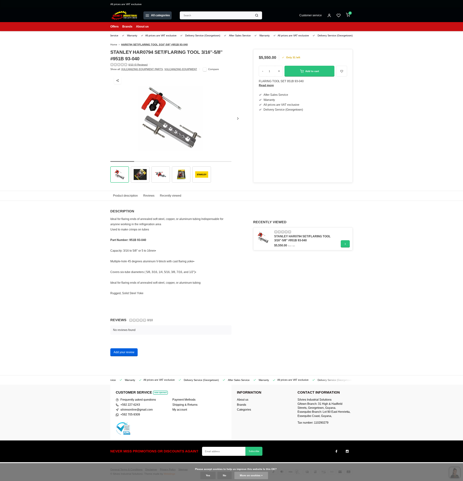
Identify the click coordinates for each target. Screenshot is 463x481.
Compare (213, 69)
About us (142, 26)
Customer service (310, 15)
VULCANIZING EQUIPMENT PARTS (142, 69)
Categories (244, 409)
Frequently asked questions (138, 399)
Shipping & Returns (184, 404)
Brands (127, 26)
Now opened (160, 392)
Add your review (124, 352)
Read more (266, 85)
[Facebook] (336, 451)
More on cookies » (251, 475)
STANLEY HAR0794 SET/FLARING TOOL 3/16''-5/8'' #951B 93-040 (302, 238)
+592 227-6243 (130, 404)
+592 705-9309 (130, 414)
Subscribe (254, 451)
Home (113, 44)
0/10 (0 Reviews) (138, 64)
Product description (125, 195)
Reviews (148, 195)
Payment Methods (184, 399)
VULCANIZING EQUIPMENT (180, 69)
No (224, 475)
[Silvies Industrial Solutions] (124, 15)
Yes (208, 475)
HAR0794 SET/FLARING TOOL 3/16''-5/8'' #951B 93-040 (154, 44)
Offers (114, 26)
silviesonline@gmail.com (136, 409)
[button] (237, 118)
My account (179, 409)
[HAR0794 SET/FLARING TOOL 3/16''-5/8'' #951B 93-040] (263, 237)
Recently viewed (170, 195)
